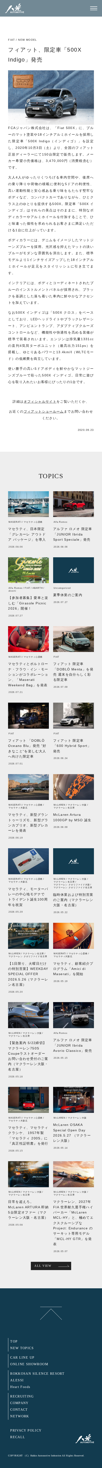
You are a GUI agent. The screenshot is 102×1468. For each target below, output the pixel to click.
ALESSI (17, 1380)
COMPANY (19, 1403)
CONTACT (19, 1409)
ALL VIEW (42, 1265)
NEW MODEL (27, 39)
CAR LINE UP (22, 1357)
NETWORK (19, 1416)
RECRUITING (22, 1396)
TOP (14, 1341)
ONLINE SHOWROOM (29, 1364)
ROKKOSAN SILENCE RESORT (37, 1373)
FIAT (11, 39)
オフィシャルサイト (40, 401)
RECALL (17, 1437)
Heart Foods (20, 1387)
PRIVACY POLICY (26, 1430)
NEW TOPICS (22, 1348)
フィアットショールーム (44, 411)
